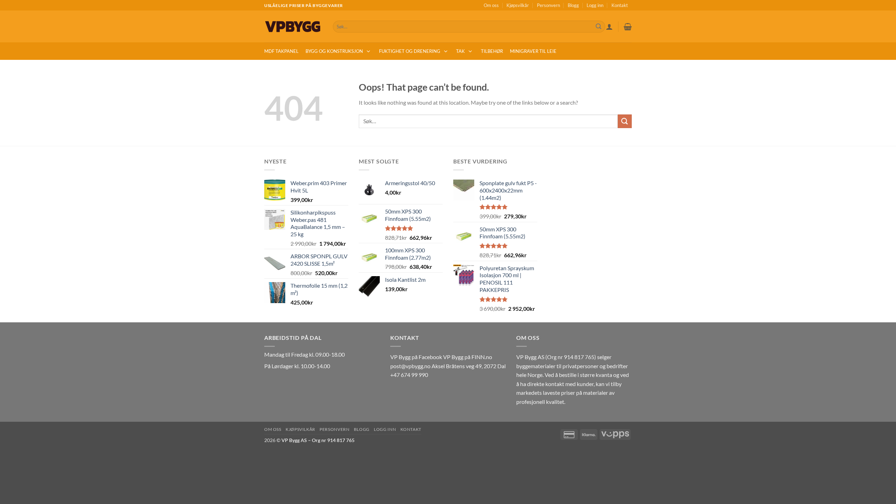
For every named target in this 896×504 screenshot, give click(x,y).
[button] (609, 26)
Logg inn (595, 5)
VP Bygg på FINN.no (467, 357)
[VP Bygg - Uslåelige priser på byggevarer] (293, 26)
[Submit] (598, 27)
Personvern (548, 5)
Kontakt (619, 5)
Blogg (573, 5)
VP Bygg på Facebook (416, 357)
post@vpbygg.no (410, 366)
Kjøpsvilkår (517, 5)
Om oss (491, 5)
